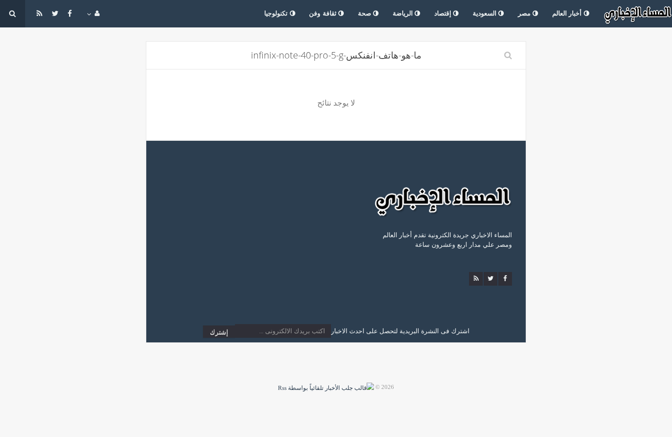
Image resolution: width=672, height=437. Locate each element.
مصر (525, 13)
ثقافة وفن (323, 13)
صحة (365, 13)
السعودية (486, 13)
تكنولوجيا (277, 13)
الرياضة (404, 13)
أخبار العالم (568, 13)
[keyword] (508, 55)
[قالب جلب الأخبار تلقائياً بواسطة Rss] (326, 387)
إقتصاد (443, 13)
